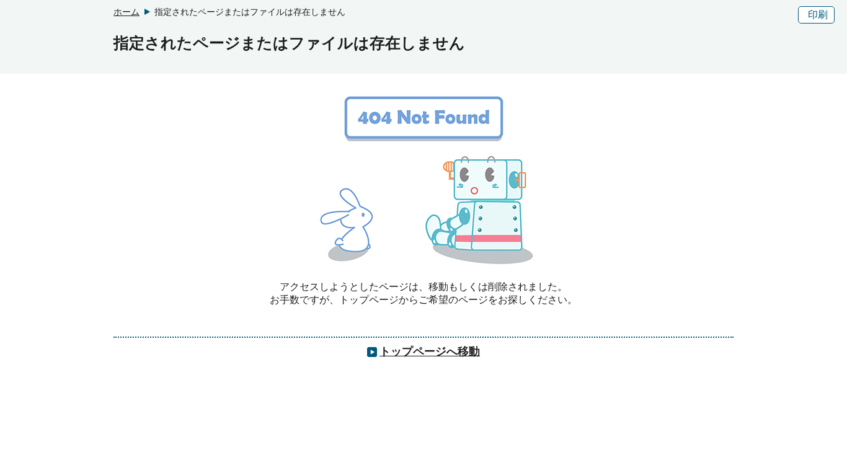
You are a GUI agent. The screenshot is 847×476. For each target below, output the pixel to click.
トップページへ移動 (429, 351)
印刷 (818, 14)
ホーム (126, 12)
